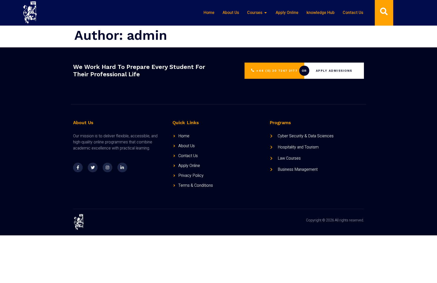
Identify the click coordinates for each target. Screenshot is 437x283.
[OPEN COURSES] (266, 13)
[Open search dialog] (384, 13)
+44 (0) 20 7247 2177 (276, 70)
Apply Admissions (334, 70)
